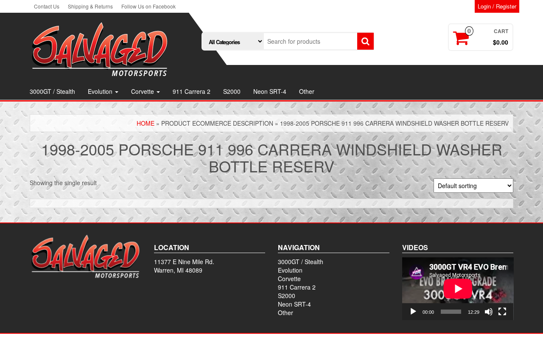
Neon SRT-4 (269, 91)
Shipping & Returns (90, 6)
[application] (458, 288)
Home (145, 123)
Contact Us (46, 6)
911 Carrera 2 (191, 91)
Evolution (101, 91)
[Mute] (488, 311)
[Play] (413, 311)
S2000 (232, 91)
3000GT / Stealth (52, 91)
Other (306, 91)
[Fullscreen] (502, 311)
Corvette (143, 91)
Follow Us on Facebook (148, 6)
